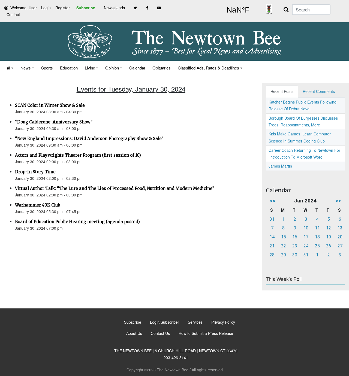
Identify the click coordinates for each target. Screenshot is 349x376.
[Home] (10, 68)
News (25, 68)
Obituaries (161, 68)
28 (272, 254)
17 (305, 236)
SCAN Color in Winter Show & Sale (50, 105)
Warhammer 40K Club (37, 205)
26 (328, 245)
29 (283, 254)
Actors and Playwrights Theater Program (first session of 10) (78, 155)
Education (69, 68)
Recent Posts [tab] (281, 91)
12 (328, 228)
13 (340, 228)
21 (272, 245)
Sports (47, 68)
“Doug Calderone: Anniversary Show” (53, 122)
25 (317, 245)
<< (272, 201)
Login (46, 7)
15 (283, 236)
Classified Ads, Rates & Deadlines (208, 68)
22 (283, 245)
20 (340, 236)
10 (305, 228)
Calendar (137, 68)
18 (317, 236)
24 (305, 245)
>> (338, 201)
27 (340, 245)
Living (90, 68)
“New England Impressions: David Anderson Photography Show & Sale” (89, 138)
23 (294, 245)
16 (294, 236)
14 (272, 236)
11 (317, 228)
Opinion (112, 68)
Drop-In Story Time (35, 171)
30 (294, 254)
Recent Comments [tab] (319, 91)
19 (328, 236)
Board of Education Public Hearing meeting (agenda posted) (77, 221)
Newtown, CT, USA (238, 10)
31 (272, 219)
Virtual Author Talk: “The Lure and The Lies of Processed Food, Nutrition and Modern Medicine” (114, 188)
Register (62, 7)
